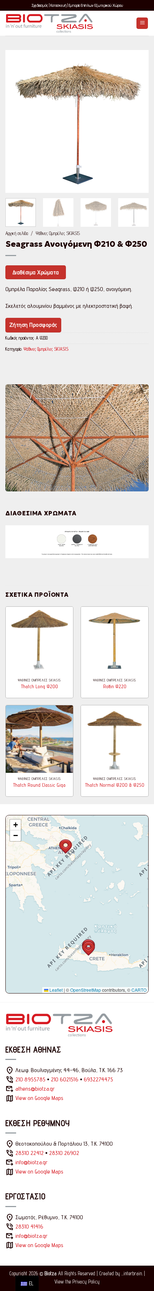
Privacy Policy (86, 1282)
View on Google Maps (39, 1098)
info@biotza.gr (31, 1162)
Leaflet (55, 990)
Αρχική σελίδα (16, 233)
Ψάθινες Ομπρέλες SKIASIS (58, 233)
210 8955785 (30, 1079)
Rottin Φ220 (114, 686)
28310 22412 (29, 1153)
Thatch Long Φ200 (39, 686)
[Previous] (17, 121)
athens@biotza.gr (35, 1088)
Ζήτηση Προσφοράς (33, 324)
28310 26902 (64, 1153)
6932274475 (98, 1079)
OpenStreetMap (85, 990)
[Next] (136, 121)
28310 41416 (29, 1226)
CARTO (138, 990)
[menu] (27, 1283)
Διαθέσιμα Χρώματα (36, 272)
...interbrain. (132, 1273)
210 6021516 (64, 1079)
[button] (142, 23)
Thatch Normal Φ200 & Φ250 (114, 785)
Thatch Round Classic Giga (39, 785)
